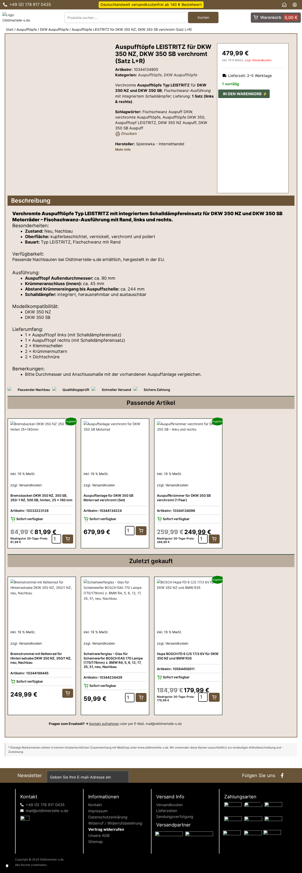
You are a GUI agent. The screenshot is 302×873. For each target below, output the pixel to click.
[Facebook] (282, 775)
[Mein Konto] (296, 5)
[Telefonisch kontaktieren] (5, 5)
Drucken (128, 133)
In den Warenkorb (242, 93)
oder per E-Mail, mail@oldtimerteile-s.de (135, 724)
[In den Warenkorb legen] (67, 539)
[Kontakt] (285, 5)
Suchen (203, 17)
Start (9, 29)
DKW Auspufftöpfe (54, 29)
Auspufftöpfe (27, 29)
